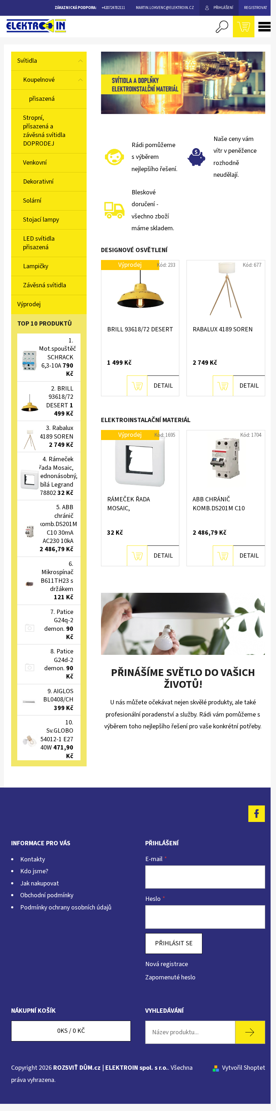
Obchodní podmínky (46, 895)
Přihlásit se (174, 943)
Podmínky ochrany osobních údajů (65, 907)
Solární (32, 200)
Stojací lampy (41, 219)
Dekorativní (38, 181)
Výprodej (29, 304)
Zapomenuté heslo (170, 977)
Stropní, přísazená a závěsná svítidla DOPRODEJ (44, 130)
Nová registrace (166, 964)
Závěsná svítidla (44, 285)
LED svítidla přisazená (39, 243)
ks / (71, 1030)
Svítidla (27, 60)
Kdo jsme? (34, 871)
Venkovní (35, 162)
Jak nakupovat (39, 883)
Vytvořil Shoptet (243, 1067)
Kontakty (32, 859)
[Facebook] (256, 813)
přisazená (42, 98)
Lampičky (35, 266)
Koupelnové (39, 79)
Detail (163, 385)
